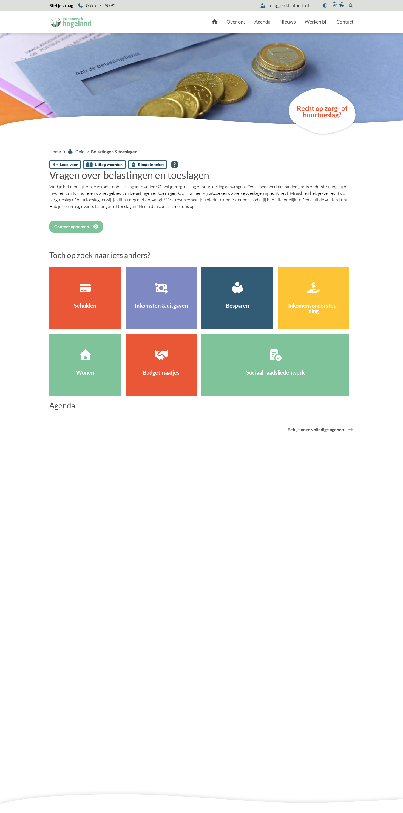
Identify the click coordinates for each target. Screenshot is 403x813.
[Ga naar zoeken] (351, 5)
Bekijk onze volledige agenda (316, 429)
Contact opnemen (71, 226)
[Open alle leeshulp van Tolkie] (174, 164)
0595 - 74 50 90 (100, 5)
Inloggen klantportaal (288, 5)
